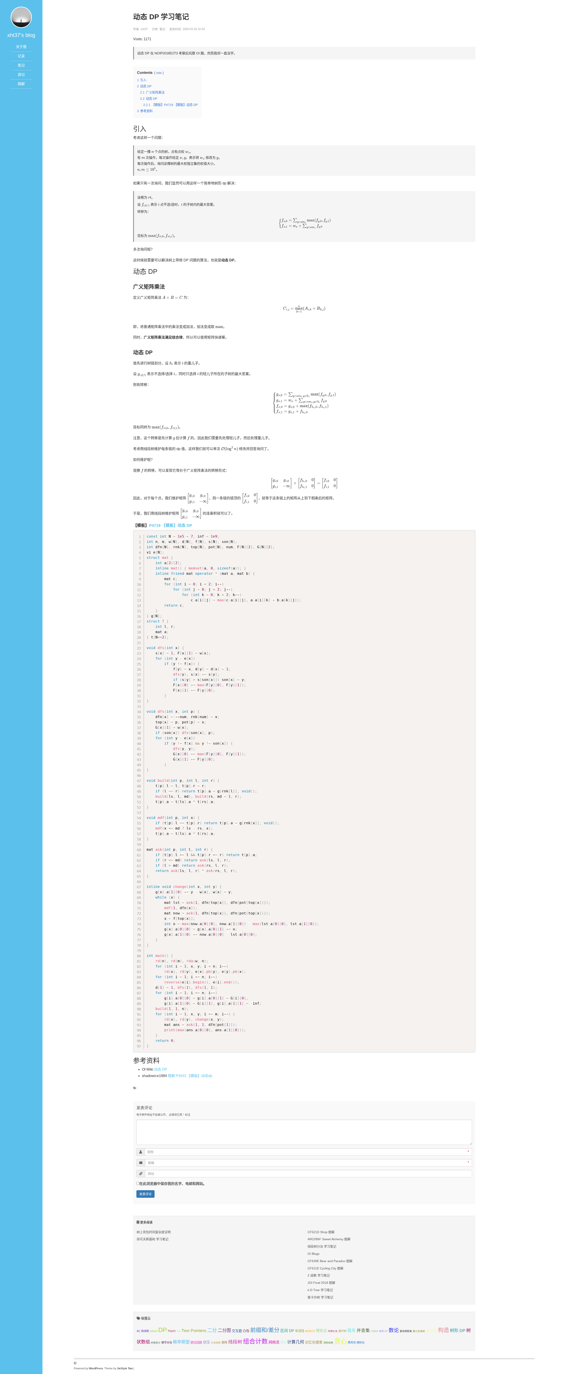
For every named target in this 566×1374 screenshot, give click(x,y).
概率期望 (181, 1342)
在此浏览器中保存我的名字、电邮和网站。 (173, 1184)
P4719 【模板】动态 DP (170, 525)
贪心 (340, 1341)
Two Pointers (194, 1330)
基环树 (342, 1331)
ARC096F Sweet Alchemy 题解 (329, 1239)
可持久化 (333, 1331)
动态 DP (160, 1069)
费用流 (352, 1342)
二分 (212, 1330)
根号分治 (166, 1342)
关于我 (21, 47)
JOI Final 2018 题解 (321, 1282)
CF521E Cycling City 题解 (325, 1268)
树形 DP (457, 1330)
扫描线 (374, 1331)
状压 (206, 1342)
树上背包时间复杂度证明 (154, 1232)
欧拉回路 (196, 1342)
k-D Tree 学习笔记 (320, 1290)
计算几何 (295, 1342)
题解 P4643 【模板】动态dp (190, 1076)
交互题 (237, 1331)
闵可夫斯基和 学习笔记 (152, 1239)
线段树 (235, 1341)
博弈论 (321, 1331)
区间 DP (287, 1331)
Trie (178, 1331)
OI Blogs (313, 1253)
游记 (21, 75)
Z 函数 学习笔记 (319, 1275)
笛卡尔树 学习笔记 (320, 1297)
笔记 (21, 65)
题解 (21, 84)
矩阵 (224, 1342)
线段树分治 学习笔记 (322, 1246)
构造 (443, 1330)
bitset (153, 1331)
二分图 (224, 1330)
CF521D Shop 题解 (321, 1232)
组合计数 (255, 1341)
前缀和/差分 (264, 1330)
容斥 (351, 1330)
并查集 (363, 1330)
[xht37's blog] (21, 17)
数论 (394, 1330)
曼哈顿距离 (406, 1331)
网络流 (274, 1342)
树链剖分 (156, 1342)
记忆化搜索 (314, 1342)
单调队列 (310, 1331)
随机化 (361, 1342)
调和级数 (328, 1342)
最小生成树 (419, 1331)
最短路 (431, 1331)
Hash (172, 1331)
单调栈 (299, 1331)
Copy (470, 534)
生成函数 (216, 1342)
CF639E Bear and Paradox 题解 (330, 1261)
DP (162, 1329)
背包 (283, 1342)
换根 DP (383, 1331)
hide (159, 73)
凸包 (246, 1331)
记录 (21, 56)
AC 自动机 (143, 1331)
